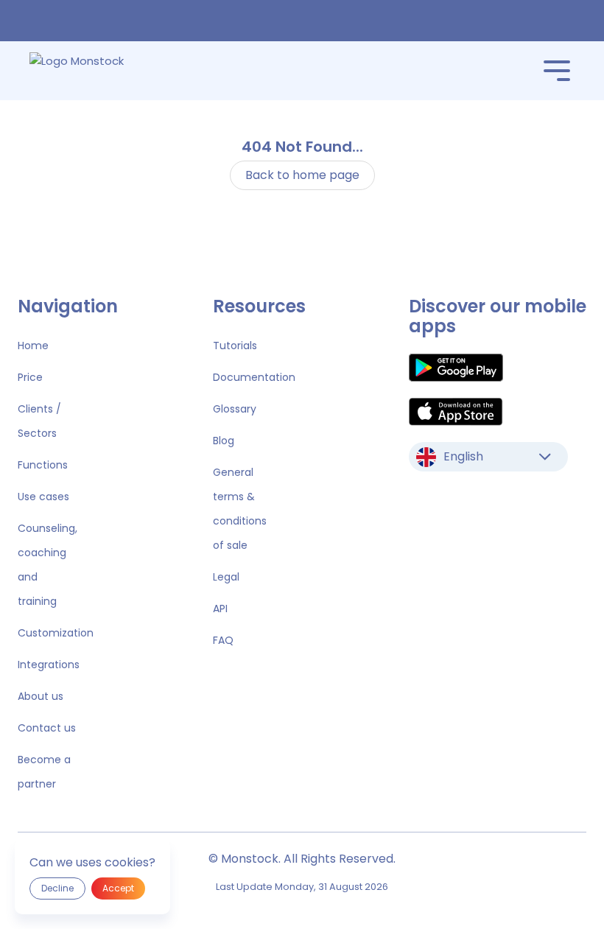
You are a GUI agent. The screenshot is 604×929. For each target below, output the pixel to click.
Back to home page (302, 174)
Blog (223, 440)
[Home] (97, 70)
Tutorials (235, 345)
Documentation (254, 377)
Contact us (47, 728)
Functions (43, 465)
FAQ (223, 640)
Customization (56, 632)
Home (33, 345)
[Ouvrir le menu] (557, 70)
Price (30, 377)
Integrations (49, 664)
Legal (226, 576)
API (220, 608)
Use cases (43, 496)
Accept (118, 888)
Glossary (234, 409)
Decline (57, 888)
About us (40, 696)
